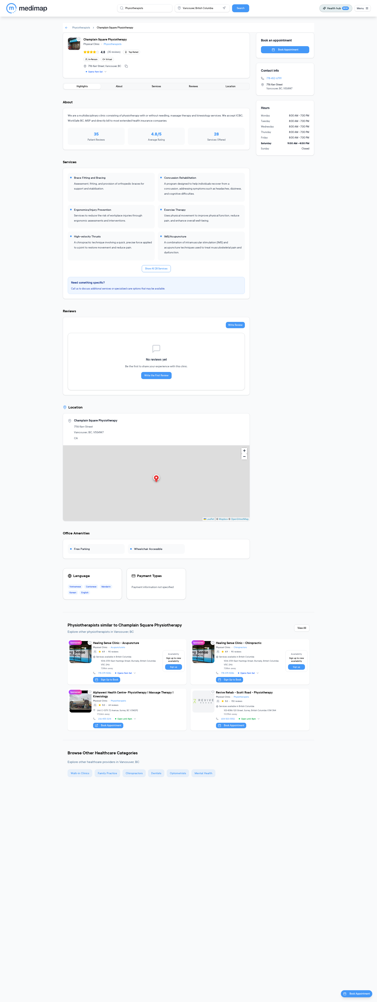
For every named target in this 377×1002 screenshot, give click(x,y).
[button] (156, 478)
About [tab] (119, 86)
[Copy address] (126, 66)
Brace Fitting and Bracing (89, 178)
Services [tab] (156, 86)
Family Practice (107, 773)
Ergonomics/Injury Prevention (92, 210)
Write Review (235, 325)
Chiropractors (240, 647)
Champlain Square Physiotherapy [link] (115, 27)
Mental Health (203, 773)
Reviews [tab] (193, 86)
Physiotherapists (81, 27)
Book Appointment (288, 49)
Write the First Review (156, 375)
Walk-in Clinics (80, 773)
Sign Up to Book (109, 679)
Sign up (173, 667)
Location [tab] (230, 86)
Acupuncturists (118, 647)
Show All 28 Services (156, 268)
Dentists (156, 773)
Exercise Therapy (175, 210)
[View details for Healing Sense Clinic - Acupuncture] (127, 662)
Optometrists (178, 773)
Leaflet (210, 518)
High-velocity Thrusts (87, 236)
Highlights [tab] (82, 86)
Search (240, 8)
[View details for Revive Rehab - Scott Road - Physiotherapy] (249, 709)
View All (301, 628)
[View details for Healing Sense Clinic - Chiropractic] (249, 662)
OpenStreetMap (240, 518)
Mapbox (223, 518)
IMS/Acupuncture (175, 236)
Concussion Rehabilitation (180, 178)
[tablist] (156, 86)
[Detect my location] (224, 8)
